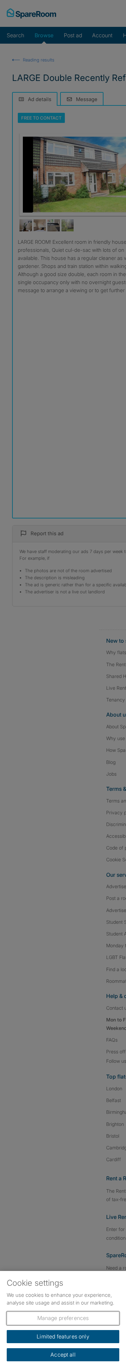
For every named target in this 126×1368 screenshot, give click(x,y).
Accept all (63, 1354)
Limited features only (63, 1336)
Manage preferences (63, 1318)
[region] (63, 1319)
